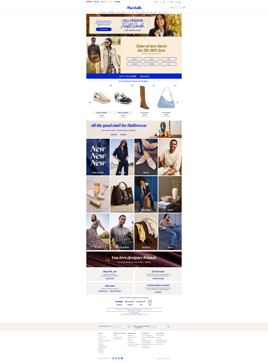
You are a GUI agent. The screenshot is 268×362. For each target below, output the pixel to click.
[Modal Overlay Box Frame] (134, 181)
